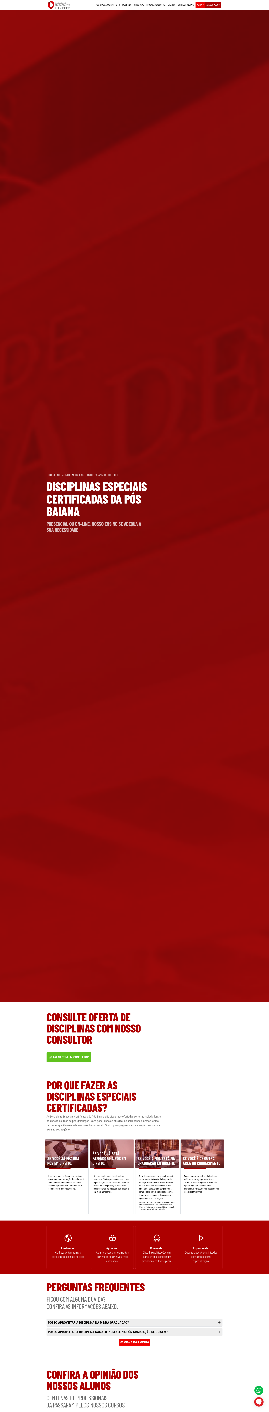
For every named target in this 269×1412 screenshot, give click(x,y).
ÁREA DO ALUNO (213, 5)
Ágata (200, 5)
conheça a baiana (186, 5)
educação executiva (155, 5)
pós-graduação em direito (108, 5)
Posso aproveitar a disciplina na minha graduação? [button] (88, 1322)
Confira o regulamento (134, 1342)
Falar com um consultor (70, 1057)
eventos (171, 5)
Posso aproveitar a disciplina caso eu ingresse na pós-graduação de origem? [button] (108, 1332)
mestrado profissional (133, 5)
